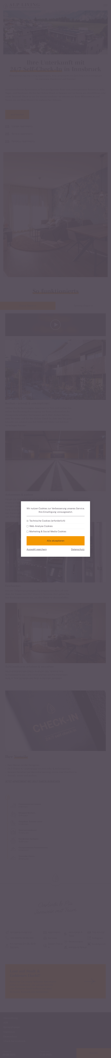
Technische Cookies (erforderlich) (47, 521)
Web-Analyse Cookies (41, 526)
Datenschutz (78, 549)
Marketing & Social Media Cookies (47, 531)
